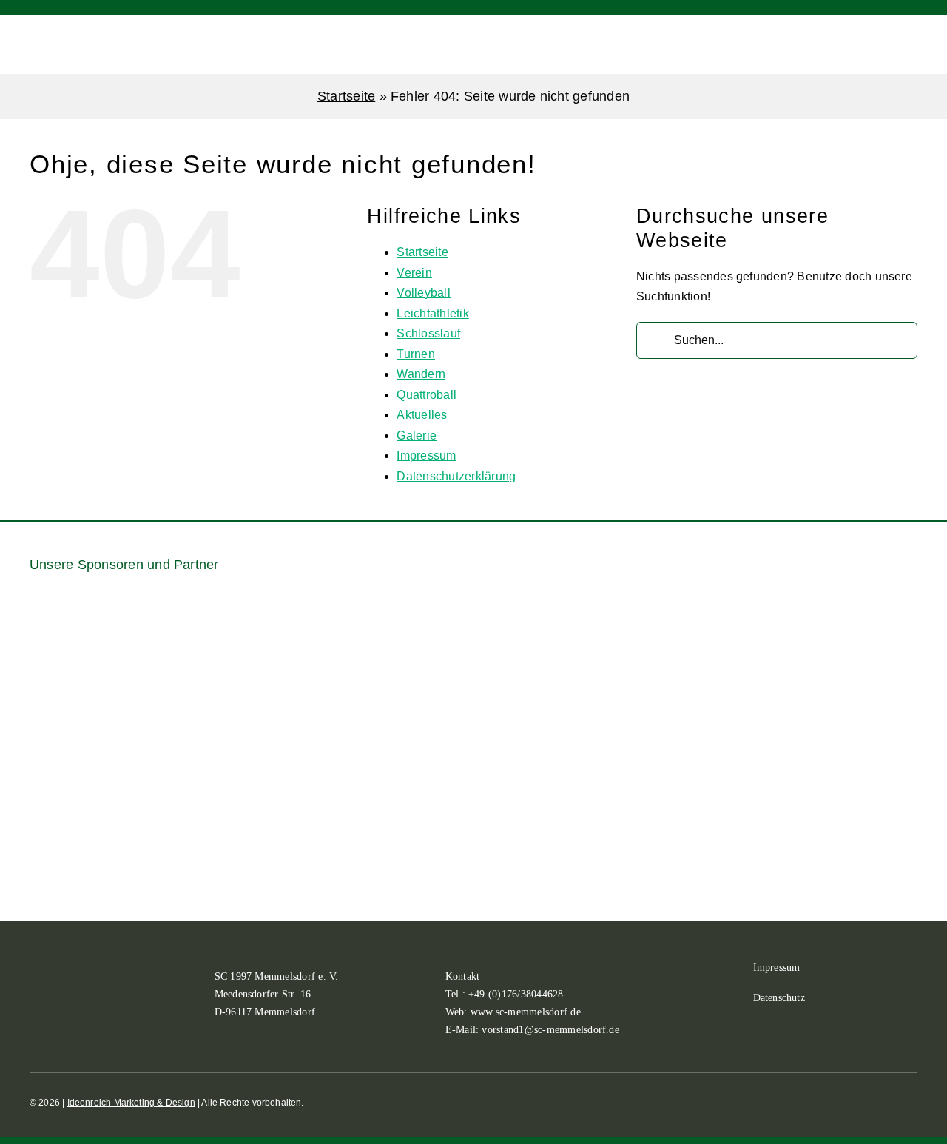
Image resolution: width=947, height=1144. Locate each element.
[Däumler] (704, 636)
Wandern (421, 374)
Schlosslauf (428, 333)
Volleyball (423, 292)
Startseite (346, 96)
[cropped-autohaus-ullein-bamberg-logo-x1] (396, 649)
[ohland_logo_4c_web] (842, 744)
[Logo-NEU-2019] (658, 777)
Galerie (417, 435)
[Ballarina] (89, 652)
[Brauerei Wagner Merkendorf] (242, 610)
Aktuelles (422, 414)
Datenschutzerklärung (456, 476)
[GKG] (289, 777)
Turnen (415, 354)
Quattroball (426, 394)
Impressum (426, 455)
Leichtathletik (432, 313)
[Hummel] (473, 744)
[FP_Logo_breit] (104, 785)
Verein (414, 272)
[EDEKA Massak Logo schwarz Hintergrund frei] (858, 610)
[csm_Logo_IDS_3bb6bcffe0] (550, 627)
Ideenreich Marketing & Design (131, 1102)
